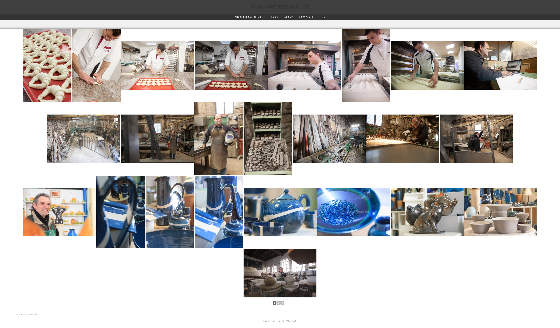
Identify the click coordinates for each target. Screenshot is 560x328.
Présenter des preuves (28, 313)
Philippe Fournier (280, 7)
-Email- (294, 321)
